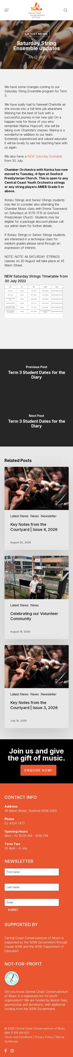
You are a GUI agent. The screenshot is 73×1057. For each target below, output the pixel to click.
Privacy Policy (44, 1037)
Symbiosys (11, 1041)
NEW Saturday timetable (44, 156)
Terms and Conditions (18, 1037)
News (34, 516)
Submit (13, 909)
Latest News (36, 34)
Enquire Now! (38, 770)
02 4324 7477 (14, 823)
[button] (6, 10)
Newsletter (49, 516)
